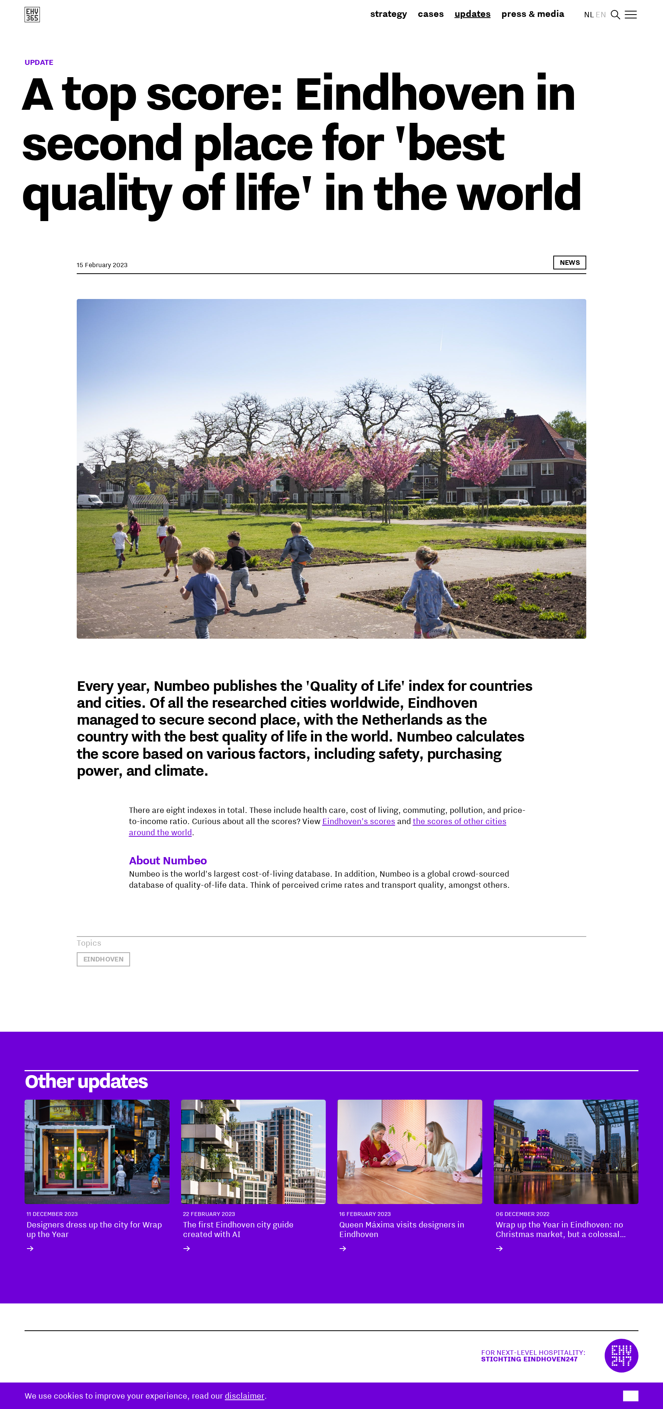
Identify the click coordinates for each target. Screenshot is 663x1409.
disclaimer (244, 1395)
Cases (431, 13)
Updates (473, 13)
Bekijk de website (559, 1356)
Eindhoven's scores (358, 821)
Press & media (532, 13)
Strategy (388, 13)
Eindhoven (103, 958)
